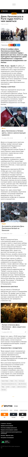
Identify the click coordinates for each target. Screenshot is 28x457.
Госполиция (21, 380)
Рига (16, 380)
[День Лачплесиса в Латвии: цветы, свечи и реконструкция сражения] (14, 117)
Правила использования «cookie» (9, 430)
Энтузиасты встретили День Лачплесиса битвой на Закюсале (13, 228)
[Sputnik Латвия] (5, 11)
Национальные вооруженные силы (9, 383)
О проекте (3, 423)
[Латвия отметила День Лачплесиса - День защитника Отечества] (14, 313)
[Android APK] (5, 442)
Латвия (11, 380)
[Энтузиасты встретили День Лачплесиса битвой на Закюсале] (14, 212)
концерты (13, 386)
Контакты (9, 423)
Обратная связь (9, 435)
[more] (25, 137)
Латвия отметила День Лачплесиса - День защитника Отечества (14, 327)
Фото (3, 128)
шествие (7, 386)
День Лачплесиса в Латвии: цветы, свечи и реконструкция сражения (14, 133)
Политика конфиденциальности (9, 427)
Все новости (4, 410)
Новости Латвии (4, 380)
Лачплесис (3, 389)
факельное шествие (21, 386)
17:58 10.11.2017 (4, 24)
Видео (4, 224)
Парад (2, 386)
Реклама (3, 435)
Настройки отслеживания (7, 437)
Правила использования (7, 425)
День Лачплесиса (22, 383)
